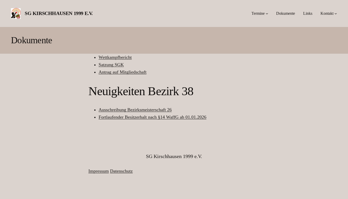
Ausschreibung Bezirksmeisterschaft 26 (135, 109)
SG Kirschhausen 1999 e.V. (59, 13)
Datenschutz (121, 171)
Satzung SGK (111, 64)
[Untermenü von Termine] (267, 13)
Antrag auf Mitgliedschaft (122, 72)
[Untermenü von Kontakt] (335, 13)
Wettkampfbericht (115, 57)
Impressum (98, 171)
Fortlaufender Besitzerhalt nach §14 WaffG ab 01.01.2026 (152, 117)
